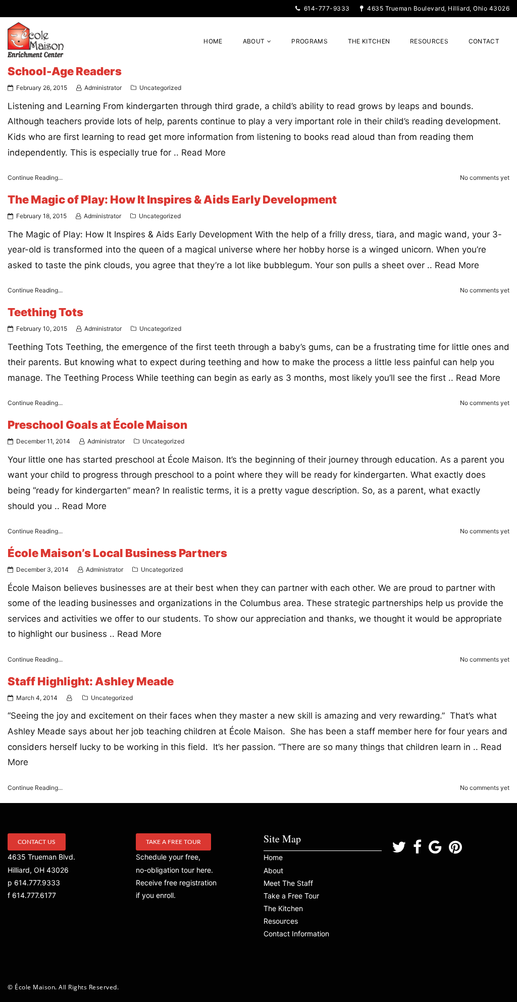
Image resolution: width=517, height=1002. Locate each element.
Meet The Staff (288, 883)
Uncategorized (160, 87)
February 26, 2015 (41, 87)
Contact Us (37, 842)
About (273, 870)
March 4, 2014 (37, 698)
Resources (281, 921)
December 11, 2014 (43, 441)
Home (273, 857)
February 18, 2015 (41, 216)
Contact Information (296, 933)
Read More (203, 152)
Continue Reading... (35, 177)
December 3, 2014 (42, 569)
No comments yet (484, 177)
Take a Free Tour (173, 842)
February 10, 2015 (41, 328)
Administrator (103, 87)
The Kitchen (283, 908)
